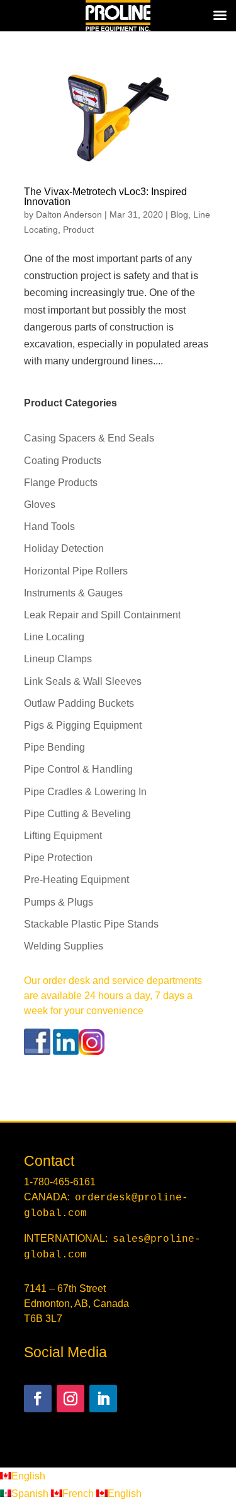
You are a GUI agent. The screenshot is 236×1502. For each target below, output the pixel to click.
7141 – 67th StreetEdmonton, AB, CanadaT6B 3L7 (76, 1303)
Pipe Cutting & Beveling (77, 813)
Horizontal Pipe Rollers (76, 571)
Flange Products (61, 482)
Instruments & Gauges (73, 593)
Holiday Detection (64, 548)
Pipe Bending (54, 747)
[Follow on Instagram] (70, 1398)
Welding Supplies (63, 946)
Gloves (39, 504)
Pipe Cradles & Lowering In (85, 791)
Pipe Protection (58, 857)
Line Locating (54, 637)
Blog (179, 214)
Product (78, 230)
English (28, 1476)
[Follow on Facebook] (38, 1398)
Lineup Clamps (58, 658)
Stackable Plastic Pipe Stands (91, 924)
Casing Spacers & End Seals (89, 438)
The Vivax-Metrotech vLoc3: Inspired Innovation (105, 196)
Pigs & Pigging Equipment (83, 725)
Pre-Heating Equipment (76, 879)
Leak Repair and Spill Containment (102, 615)
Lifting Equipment (63, 835)
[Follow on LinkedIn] (103, 1398)
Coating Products (62, 460)
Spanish (31, 1493)
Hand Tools (49, 526)
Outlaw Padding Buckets (79, 703)
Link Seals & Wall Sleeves (83, 681)
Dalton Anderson (69, 214)
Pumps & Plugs (58, 902)
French (79, 1493)
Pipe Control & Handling (78, 769)
